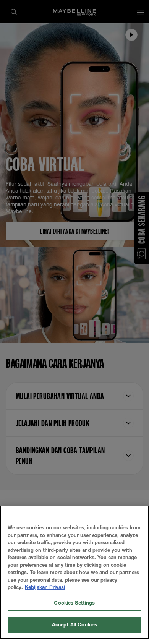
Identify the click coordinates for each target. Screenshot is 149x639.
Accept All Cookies (74, 624)
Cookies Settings (74, 603)
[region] (74, 572)
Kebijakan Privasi (45, 587)
